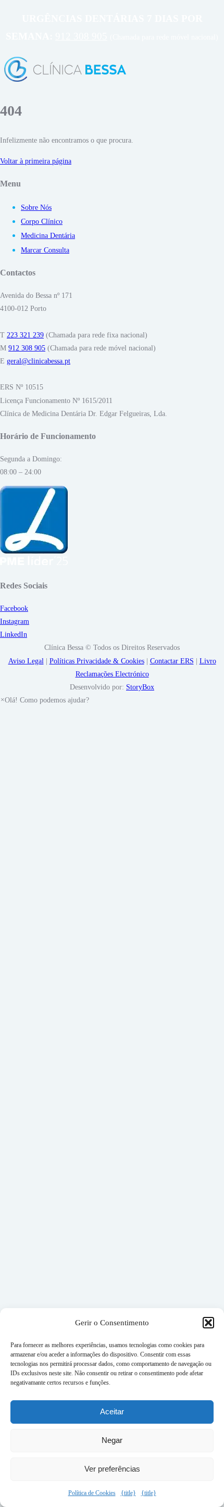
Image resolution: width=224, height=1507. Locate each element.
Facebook (14, 608)
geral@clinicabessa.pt (38, 361)
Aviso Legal (26, 661)
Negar (112, 1440)
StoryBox (140, 687)
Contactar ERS (172, 661)
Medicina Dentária (48, 236)
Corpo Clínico (42, 221)
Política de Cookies (92, 1493)
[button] (208, 1322)
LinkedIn (13, 634)
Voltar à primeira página (35, 161)
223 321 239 (25, 335)
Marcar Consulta (45, 250)
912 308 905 (81, 36)
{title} (128, 1493)
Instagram (14, 621)
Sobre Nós (36, 207)
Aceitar (112, 1411)
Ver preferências (112, 1468)
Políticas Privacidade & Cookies (96, 661)
